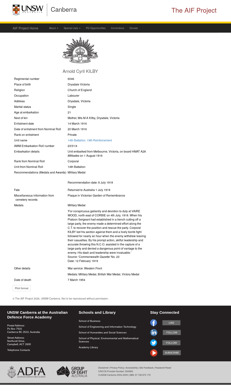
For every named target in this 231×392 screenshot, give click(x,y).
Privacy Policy (117, 367)
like (171, 322)
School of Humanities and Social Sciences (103, 332)
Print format (21, 288)
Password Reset (163, 367)
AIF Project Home (25, 28)
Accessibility (132, 367)
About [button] (52, 28)
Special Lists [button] (71, 28)
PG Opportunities (96, 28)
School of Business (89, 321)
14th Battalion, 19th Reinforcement (90, 140)
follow (171, 332)
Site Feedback (146, 367)
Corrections (117, 28)
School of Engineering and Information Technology (107, 326)
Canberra (64, 9)
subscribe (172, 352)
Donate (134, 28)
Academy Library (88, 347)
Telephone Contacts (18, 350)
